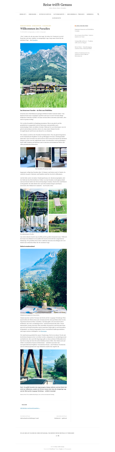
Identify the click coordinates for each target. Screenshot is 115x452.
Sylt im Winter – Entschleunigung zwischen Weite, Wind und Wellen (83, 47)
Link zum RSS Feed (82, 26)
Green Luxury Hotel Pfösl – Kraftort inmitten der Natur (84, 36)
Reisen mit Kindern (25, 25)
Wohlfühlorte (46, 25)
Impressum (90, 14)
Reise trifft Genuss (57, 5)
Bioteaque (44, 331)
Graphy (61, 449)
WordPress (52, 449)
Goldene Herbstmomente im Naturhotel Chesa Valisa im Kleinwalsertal (82, 54)
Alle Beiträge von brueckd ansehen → (30, 408)
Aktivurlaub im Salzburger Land (29, 418)
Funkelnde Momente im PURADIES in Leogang (84, 30)
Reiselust (23, 14)
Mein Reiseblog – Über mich (75, 14)
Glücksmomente (58, 14)
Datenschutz (56, 18)
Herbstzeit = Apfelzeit (60, 418)
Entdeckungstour (45, 14)
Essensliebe (32, 14)
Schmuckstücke (36, 25)
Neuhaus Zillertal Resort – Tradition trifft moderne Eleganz (84, 41)
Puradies (34, 40)
